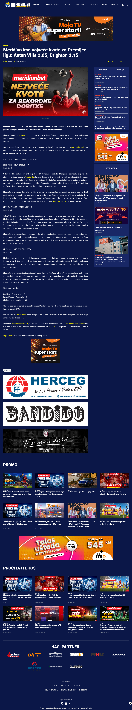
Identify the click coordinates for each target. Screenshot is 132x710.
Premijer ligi (29, 177)
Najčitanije (102, 70)
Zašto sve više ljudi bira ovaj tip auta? (81, 492)
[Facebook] (62, 703)
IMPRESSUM (83, 690)
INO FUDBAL (80, 5)
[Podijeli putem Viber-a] (121, 61)
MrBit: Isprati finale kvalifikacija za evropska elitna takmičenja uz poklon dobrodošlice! (17, 494)
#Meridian (7, 370)
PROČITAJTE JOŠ (19, 568)
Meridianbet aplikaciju (20, 324)
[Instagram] (66, 703)
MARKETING (115, 5)
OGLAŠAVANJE (65, 686)
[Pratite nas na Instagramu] (117, 61)
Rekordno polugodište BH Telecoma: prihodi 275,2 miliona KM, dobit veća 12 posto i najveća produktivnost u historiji (110, 259)
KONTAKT (77, 686)
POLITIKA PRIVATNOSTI (68, 690)
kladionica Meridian (59, 201)
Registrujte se (8, 336)
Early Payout (23, 135)
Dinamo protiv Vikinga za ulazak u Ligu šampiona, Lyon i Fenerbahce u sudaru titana (49, 494)
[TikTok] (70, 703)
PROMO (104, 5)
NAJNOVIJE (37, 5)
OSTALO (93, 5)
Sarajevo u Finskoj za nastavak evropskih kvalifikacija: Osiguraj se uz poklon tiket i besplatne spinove (114, 627)
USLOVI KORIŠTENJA (51, 690)
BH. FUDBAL (67, 5)
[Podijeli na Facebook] (108, 61)
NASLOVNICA (66, 681)
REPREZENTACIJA (51, 5)
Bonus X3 (52, 327)
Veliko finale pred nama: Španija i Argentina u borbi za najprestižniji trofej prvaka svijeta (80, 627)
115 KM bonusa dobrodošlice (74, 324)
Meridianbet (21, 315)
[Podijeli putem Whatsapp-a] (125, 61)
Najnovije (120, 70)
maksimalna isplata (78, 147)
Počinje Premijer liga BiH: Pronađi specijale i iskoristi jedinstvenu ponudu (16, 627)
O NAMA (54, 686)
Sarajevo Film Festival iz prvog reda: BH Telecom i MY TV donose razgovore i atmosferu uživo (110, 198)
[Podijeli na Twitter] (112, 61)
